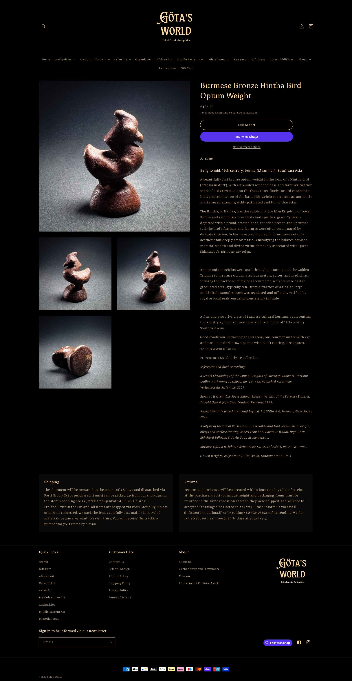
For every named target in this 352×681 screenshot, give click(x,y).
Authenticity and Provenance (199, 569)
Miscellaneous (49, 618)
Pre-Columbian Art (52, 597)
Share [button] (209, 158)
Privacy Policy (118, 590)
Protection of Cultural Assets (199, 583)
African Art (47, 576)
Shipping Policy (120, 583)
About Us (185, 561)
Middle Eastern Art (52, 611)
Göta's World (54, 676)
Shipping (222, 112)
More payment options (247, 146)
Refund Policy (118, 576)
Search (43, 561)
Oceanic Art (47, 583)
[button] (43, 26)
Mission (184, 576)
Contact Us (116, 561)
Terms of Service (120, 597)
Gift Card (45, 569)
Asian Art (45, 590)
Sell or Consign (119, 569)
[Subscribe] (110, 642)
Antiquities (47, 604)
